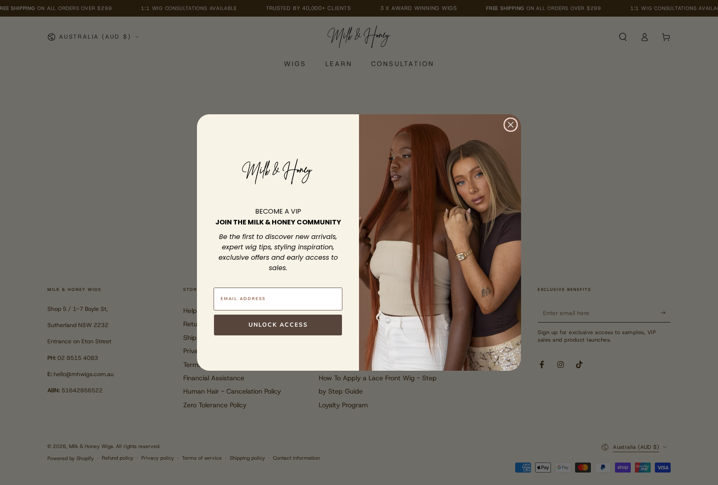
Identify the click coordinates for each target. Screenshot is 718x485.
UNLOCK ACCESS (278, 325)
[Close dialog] (510, 124)
